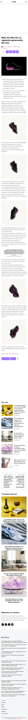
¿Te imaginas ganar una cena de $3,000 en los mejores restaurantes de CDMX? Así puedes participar (20, 410)
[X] (10, 51)
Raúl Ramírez (8, 46)
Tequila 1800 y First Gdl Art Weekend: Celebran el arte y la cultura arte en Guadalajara (19, 481)
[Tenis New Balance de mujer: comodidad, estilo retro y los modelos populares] (7, 449)
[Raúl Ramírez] (2, 46)
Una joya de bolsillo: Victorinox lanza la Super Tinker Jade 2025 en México (13, 681)
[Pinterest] (14, 51)
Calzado (5, 48)
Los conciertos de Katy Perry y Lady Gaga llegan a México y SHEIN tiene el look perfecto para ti (13, 692)
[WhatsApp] (17, 51)
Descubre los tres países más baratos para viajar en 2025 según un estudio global (13, 695)
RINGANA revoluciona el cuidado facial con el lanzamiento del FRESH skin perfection (11, 688)
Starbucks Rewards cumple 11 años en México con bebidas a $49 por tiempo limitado (13, 665)
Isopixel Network (19, 718)
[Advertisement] (14, 19)
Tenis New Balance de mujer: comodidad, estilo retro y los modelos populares (20, 448)
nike (7, 354)
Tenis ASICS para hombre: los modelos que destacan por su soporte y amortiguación (19, 423)
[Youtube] (12, 624)
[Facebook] (7, 51)
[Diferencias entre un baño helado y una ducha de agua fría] (7, 462)
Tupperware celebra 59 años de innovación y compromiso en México (11, 675)
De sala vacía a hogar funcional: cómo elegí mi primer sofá (19, 435)
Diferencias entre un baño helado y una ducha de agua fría (20, 461)
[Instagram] (6, 624)
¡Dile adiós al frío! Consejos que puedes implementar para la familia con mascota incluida (8, 481)
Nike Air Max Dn (13, 354)
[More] (17, 358)
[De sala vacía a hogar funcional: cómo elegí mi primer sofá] (7, 436)
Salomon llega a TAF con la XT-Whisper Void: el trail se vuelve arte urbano (13, 661)
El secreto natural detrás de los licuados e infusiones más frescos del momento (13, 684)
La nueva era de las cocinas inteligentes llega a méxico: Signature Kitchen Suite (12, 672)
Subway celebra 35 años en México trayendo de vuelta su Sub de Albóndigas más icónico (12, 668)
